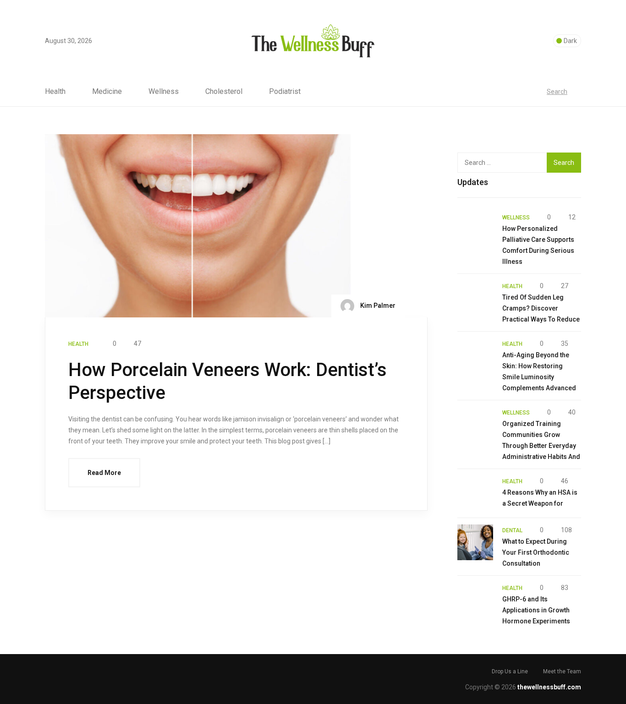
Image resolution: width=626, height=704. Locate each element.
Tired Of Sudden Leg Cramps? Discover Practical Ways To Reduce (541, 308)
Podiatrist (285, 91)
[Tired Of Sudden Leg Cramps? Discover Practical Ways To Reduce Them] (475, 298)
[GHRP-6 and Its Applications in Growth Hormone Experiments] (475, 600)
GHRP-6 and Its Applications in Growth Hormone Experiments (536, 610)
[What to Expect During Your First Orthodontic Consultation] (475, 542)
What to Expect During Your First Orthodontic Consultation (535, 552)
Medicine (107, 91)
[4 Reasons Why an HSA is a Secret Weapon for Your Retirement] (475, 493)
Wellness (163, 91)
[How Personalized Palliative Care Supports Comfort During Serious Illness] (475, 229)
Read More (104, 472)
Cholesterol (223, 91)
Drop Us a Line (510, 671)
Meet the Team (562, 671)
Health (55, 91)
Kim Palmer (377, 305)
